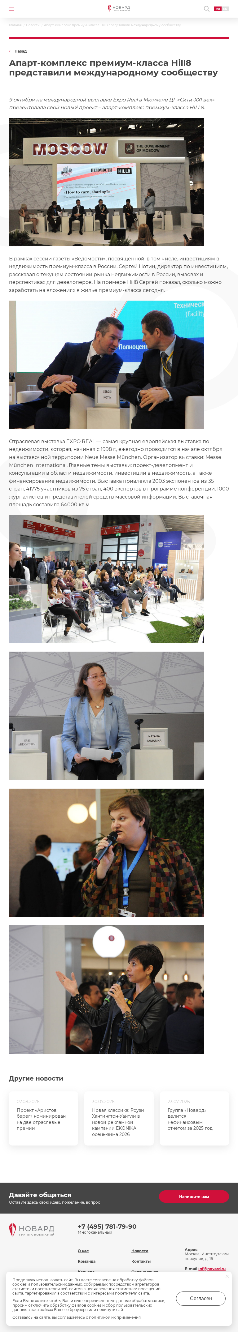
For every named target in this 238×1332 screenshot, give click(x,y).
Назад (21, 51)
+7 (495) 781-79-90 (107, 1226)
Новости (139, 1250)
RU (218, 9)
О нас (83, 1250)
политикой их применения (115, 1317)
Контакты (141, 1261)
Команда (86, 1261)
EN (225, 9)
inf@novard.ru (212, 1268)
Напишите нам (194, 1196)
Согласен (201, 1298)
